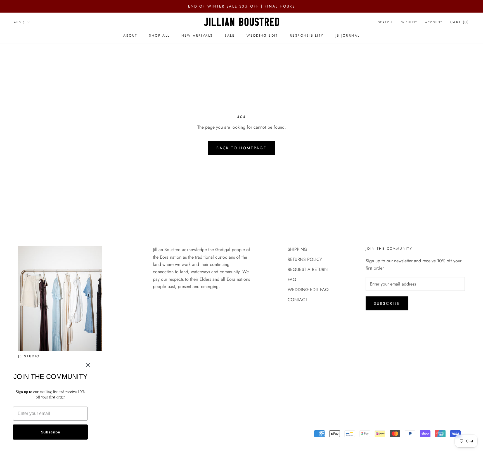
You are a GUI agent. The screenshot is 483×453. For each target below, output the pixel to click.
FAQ (292, 279)
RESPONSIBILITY (307, 35)
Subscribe (387, 303)
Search (385, 22)
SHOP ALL (159, 35)
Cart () (459, 22)
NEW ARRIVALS (197, 35)
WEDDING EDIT (262, 35)
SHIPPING (297, 249)
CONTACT (297, 299)
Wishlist (409, 22)
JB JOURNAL (347, 35)
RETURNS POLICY (305, 259)
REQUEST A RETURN (308, 269)
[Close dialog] (88, 365)
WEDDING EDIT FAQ (308, 289)
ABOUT (130, 35)
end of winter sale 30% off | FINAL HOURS (241, 6)
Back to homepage (241, 148)
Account (433, 22)
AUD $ (19, 22)
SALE (229, 35)
